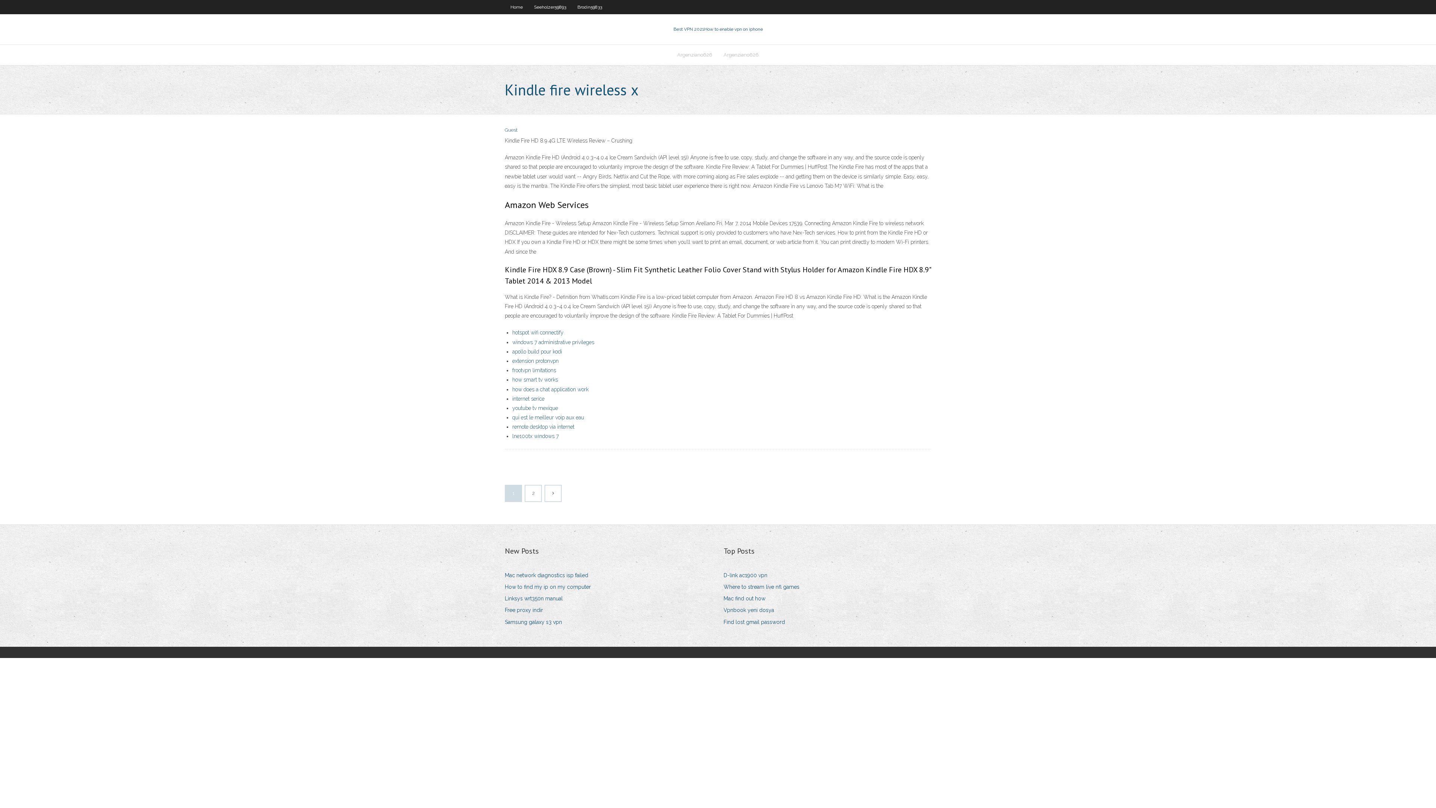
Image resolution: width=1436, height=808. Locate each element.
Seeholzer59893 (550, 7)
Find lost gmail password (754, 622)
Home (516, 7)
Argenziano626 (694, 55)
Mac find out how (744, 599)
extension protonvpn (535, 361)
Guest (511, 130)
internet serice (528, 399)
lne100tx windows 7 (535, 436)
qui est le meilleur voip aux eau (548, 417)
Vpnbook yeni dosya (749, 610)
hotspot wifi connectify (538, 333)
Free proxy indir (524, 610)
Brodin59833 (589, 7)
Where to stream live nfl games (762, 587)
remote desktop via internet (543, 427)
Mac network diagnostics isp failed (546, 575)
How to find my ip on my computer (548, 587)
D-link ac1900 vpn (745, 575)
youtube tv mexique (535, 408)
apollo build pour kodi (537, 352)
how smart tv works (535, 380)
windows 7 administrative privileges (553, 342)
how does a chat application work (550, 389)
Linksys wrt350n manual (534, 599)
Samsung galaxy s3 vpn (533, 622)
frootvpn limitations (534, 370)
